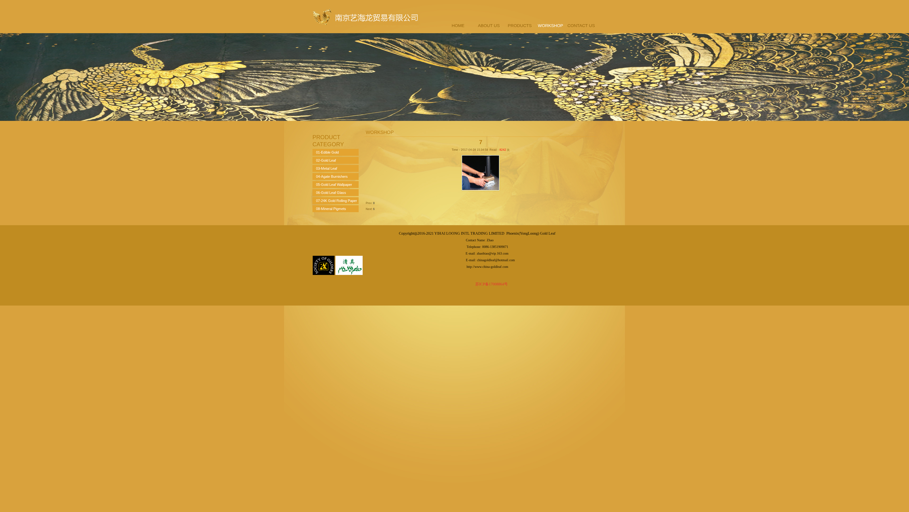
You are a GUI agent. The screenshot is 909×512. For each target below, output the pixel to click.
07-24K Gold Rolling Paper (336, 201)
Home (458, 25)
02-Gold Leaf (326, 160)
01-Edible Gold (327, 152)
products (520, 25)
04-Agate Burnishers (332, 176)
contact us (581, 25)
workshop (550, 25)
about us (489, 25)
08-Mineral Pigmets (331, 209)
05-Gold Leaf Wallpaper (334, 185)
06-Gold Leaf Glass (331, 193)
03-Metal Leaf (326, 168)
